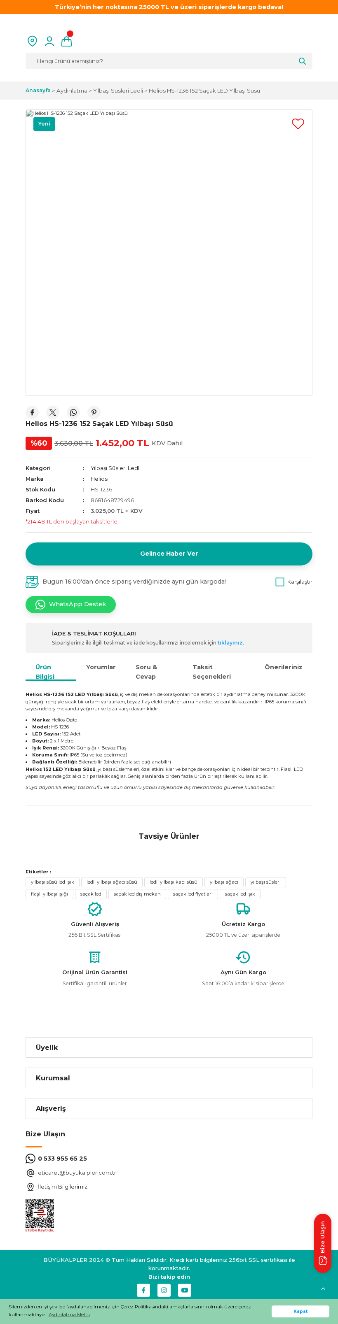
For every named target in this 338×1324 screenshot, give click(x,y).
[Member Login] (49, 41)
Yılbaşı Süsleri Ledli (116, 468)
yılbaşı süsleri (266, 882)
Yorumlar (101, 667)
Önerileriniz (284, 667)
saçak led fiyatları (193, 894)
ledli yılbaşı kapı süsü (173, 882)
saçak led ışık (240, 894)
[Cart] (66, 41)
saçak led (90, 894)
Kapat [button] (300, 1311)
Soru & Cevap (146, 671)
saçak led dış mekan (137, 894)
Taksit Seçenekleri (211, 671)
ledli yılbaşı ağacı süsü (112, 882)
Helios (99, 478)
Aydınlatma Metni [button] (69, 1314)
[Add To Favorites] (298, 123)
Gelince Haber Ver (169, 553)
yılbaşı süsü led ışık (52, 882)
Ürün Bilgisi (44, 671)
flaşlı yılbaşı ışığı (49, 894)
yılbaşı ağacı (224, 882)
